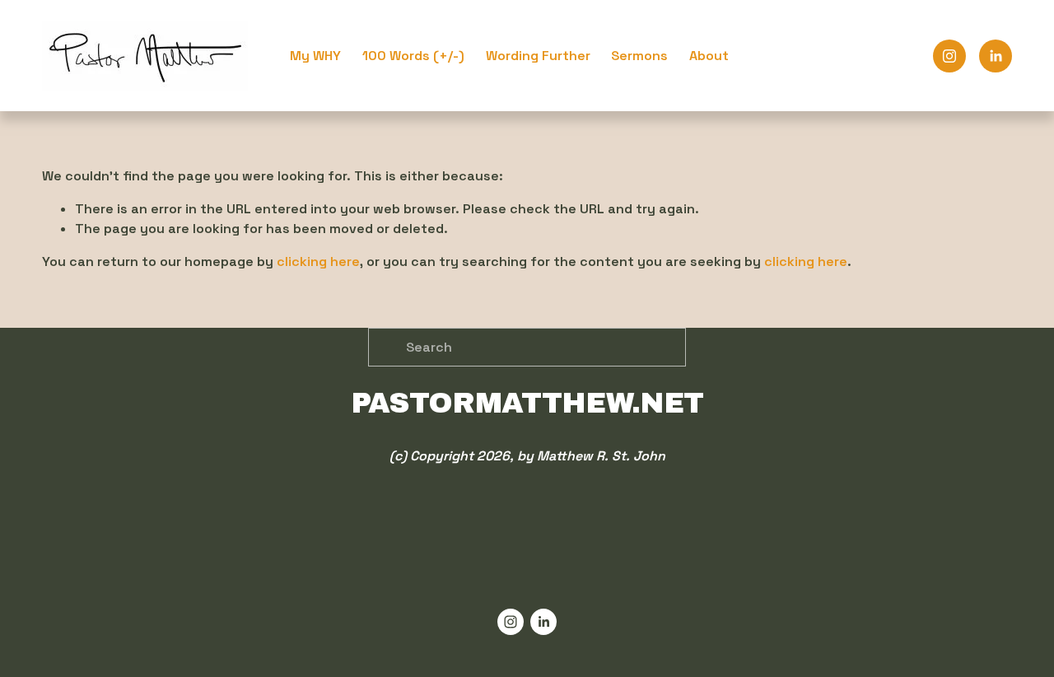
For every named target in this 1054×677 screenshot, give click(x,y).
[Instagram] (949, 56)
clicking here (318, 261)
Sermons (639, 55)
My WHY (315, 55)
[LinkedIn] (995, 56)
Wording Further (538, 55)
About (709, 55)
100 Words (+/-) (413, 55)
